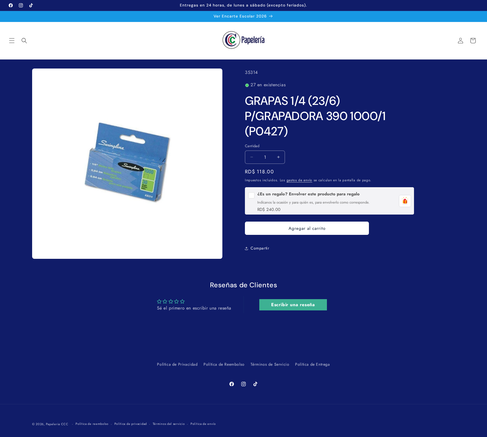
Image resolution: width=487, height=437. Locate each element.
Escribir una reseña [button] (293, 304)
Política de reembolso (92, 423)
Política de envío (203, 423)
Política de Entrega (312, 364)
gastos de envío (300, 180)
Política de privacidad (130, 423)
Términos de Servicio (270, 364)
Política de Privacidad (177, 364)
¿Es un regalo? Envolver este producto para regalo (308, 194)
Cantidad (252, 146)
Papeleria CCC (57, 424)
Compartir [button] (260, 248)
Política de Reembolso (224, 364)
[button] (12, 40)
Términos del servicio (169, 423)
